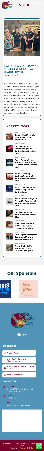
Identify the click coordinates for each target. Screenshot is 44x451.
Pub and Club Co (26, 448)
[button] (36, 5)
